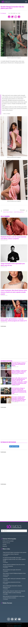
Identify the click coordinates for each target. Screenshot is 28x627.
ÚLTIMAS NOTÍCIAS (6, 361)
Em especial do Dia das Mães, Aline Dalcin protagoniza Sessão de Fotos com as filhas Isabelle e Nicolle (14, 559)
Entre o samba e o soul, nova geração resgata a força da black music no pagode (19, 372)
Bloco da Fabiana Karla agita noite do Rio (12, 569)
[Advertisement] (14, 79)
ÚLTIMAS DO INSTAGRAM (8, 442)
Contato (4, 544)
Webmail (5, 546)
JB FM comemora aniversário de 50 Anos (11, 582)
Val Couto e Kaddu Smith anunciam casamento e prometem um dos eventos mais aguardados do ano (19, 398)
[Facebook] (12, 619)
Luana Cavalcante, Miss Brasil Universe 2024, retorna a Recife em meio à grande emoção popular (14, 292)
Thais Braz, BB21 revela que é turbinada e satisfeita (14, 578)
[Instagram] (8, 619)
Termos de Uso (6, 542)
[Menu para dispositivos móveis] (26, 1)
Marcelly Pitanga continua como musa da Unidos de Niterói (18, 364)
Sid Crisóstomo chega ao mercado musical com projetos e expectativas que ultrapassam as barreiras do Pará (19, 390)
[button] (9, 17)
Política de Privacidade (8, 541)
